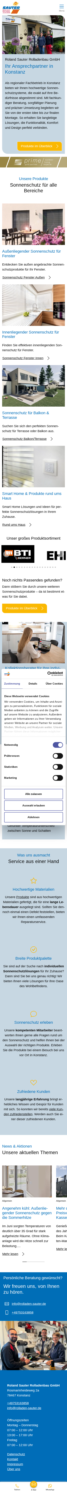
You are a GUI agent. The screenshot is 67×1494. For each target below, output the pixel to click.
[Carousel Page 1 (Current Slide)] (24, 1261)
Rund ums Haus (13, 525)
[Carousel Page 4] (38, 1261)
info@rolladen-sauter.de (29, 1304)
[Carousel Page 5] (42, 1261)
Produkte (22, 897)
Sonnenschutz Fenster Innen (22, 358)
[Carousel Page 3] (33, 1261)
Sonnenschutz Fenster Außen (23, 277)
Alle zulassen (33, 793)
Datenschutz (16, 1454)
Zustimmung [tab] (12, 683)
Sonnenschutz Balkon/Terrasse (24, 439)
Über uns (13, 1469)
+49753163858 (22, 1312)
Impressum (15, 1464)
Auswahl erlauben (33, 805)
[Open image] (31, 554)
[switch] (58, 756)
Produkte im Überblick (36, 146)
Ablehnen (33, 817)
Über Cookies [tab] (54, 683)
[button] (6, 554)
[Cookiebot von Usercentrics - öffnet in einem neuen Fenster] (48, 673)
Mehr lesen (10, 1254)
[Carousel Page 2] (29, 1261)
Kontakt (12, 1459)
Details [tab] (33, 683)
